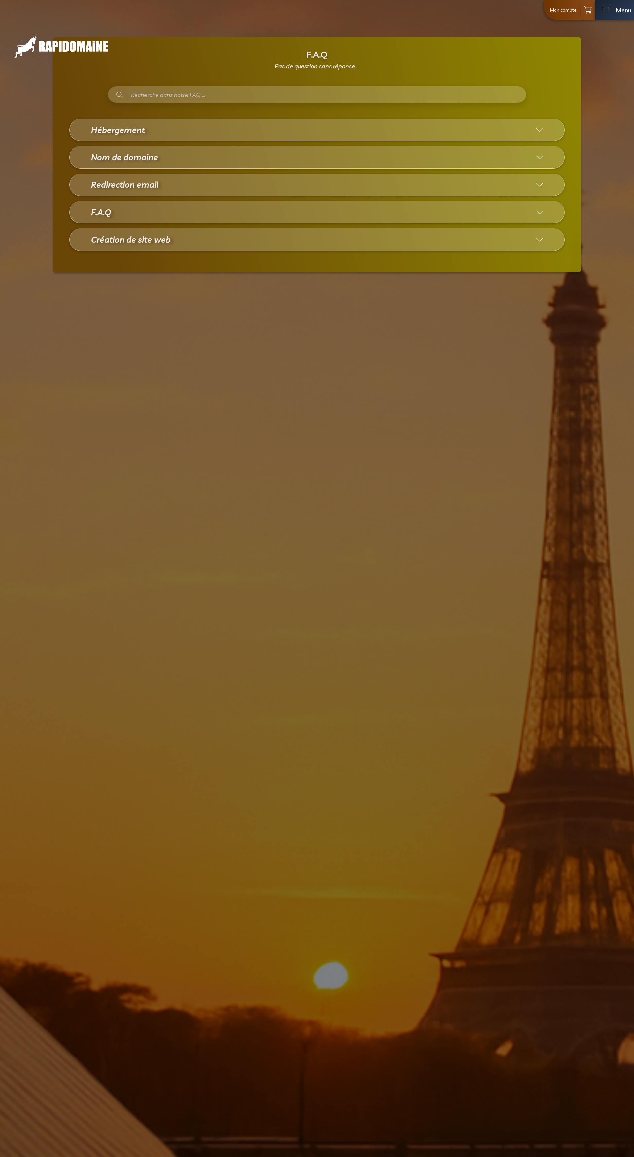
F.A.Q (101, 212)
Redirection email (124, 185)
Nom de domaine (124, 157)
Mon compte (563, 10)
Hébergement (118, 130)
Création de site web (131, 239)
